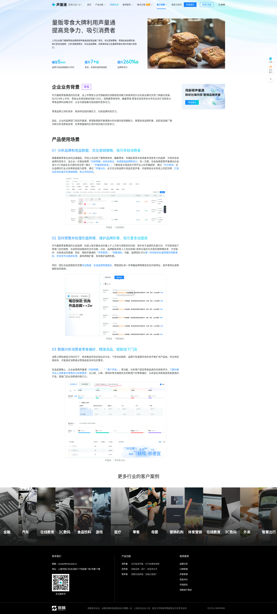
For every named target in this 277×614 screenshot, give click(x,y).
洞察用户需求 (186, 589)
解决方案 (141, 4)
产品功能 (99, 4)
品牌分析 (184, 563)
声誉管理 (184, 574)
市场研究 (184, 584)
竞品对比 (184, 579)
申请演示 (190, 4)
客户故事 (161, 4)
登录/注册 (206, 4)
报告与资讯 (177, 4)
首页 (89, 4)
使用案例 (126, 4)
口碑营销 (184, 569)
